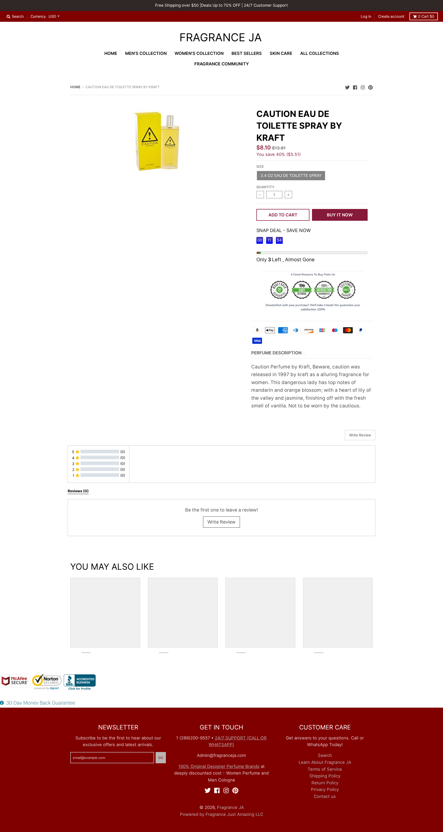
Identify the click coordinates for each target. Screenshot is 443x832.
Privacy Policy (325, 789)
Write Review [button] (360, 435)
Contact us (325, 796)
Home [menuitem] (110, 53)
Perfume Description (276, 352)
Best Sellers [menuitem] (246, 53)
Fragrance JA (220, 37)
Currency (38, 16)
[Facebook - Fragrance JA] (355, 86)
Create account (391, 16)
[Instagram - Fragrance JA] (362, 86)
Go (160, 758)
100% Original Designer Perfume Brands (218, 766)
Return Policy (324, 782)
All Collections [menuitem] (319, 53)
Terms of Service (325, 769)
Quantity (265, 187)
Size (260, 166)
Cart (426, 16)
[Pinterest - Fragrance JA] (370, 86)
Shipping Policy (324, 775)
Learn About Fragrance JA (325, 762)
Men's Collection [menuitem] (146, 53)
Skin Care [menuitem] (281, 53)
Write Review (221, 522)
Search (325, 755)
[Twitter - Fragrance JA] (347, 86)
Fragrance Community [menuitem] (221, 63)
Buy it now (340, 214)
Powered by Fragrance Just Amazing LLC (221, 814)
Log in (366, 16)
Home (75, 87)
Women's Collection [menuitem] (199, 53)
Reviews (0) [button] (78, 491)
